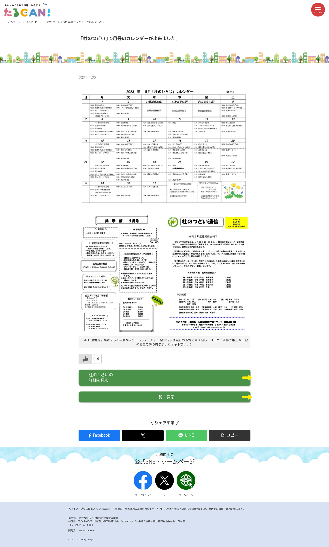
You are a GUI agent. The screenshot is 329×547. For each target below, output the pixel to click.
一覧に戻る (164, 397)
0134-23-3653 (84, 524)
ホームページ (186, 495)
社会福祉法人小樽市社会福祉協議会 (98, 518)
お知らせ (32, 22)
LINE (189, 435)
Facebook (101, 435)
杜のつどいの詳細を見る (101, 377)
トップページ (12, 22)
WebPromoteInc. (87, 530)
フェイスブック (143, 495)
